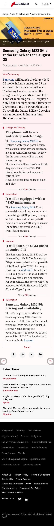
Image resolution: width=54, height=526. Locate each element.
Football (24, 436)
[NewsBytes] (20, 4)
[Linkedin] (41, 355)
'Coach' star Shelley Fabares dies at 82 (24, 375)
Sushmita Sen (10, 390)
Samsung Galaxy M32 (22, 207)
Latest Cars (22, 447)
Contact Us (7, 479)
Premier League (39, 447)
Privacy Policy (21, 474)
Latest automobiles (41, 442)
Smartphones (8, 453)
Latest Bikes (8, 447)
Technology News (26, 14)
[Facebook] (13, 355)
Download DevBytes (30, 488)
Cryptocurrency (10, 436)
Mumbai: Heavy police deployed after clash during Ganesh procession (26, 410)
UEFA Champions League (14, 459)
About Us (6, 474)
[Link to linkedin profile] (26, 499)
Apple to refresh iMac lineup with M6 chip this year (26, 398)
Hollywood (37, 436)
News (12, 14)
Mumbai (7, 414)
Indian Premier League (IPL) (15, 442)
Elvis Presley (9, 378)
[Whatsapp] (23, 355)
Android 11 (27, 270)
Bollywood (7, 430)
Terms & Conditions (40, 474)
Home (5, 14)
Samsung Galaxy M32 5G (24, 141)
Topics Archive (9, 488)
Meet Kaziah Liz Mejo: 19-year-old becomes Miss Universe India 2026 (27, 386)
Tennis (21, 453)
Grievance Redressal (12, 483)
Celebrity (20, 430)
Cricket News (34, 430)
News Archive (41, 483)
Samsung (8, 79)
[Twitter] (31, 355)
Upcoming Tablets (32, 464)
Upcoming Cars (37, 459)
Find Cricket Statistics (12, 492)
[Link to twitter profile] (19, 499)
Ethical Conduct (23, 479)
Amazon (28, 340)
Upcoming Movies (11, 464)
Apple (6, 402)
